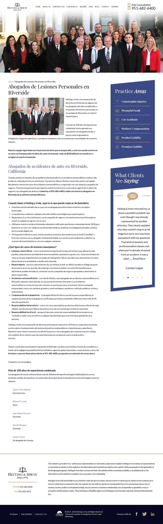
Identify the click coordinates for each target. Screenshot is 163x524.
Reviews (83, 7)
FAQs (91, 7)
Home (38, 7)
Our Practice (58, 7)
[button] (123, 277)
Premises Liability (132, 146)
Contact (105, 7)
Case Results (72, 7)
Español (115, 7)
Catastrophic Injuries (134, 101)
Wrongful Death (131, 110)
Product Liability (131, 137)
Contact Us (40, 514)
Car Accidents (130, 119)
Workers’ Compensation (135, 128)
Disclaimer (26, 514)
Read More (137, 258)
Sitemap (14, 514)
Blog (97, 7)
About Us (47, 7)
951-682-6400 (143, 8)
